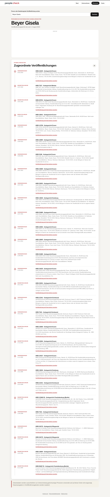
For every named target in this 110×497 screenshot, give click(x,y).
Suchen (94, 14)
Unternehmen (86, 3)
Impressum (45, 493)
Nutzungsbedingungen (54, 493)
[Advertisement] (55, 44)
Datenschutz (64, 493)
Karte (102, 3)
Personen (95, 3)
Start (77, 3)
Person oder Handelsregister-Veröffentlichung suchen (25, 11)
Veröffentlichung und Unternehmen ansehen (46, 80)
